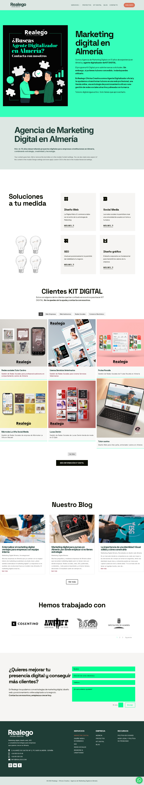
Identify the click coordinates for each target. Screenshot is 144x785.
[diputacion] (119, 631)
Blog (106, 5)
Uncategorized (24, 555)
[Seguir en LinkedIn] (15, 765)
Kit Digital (97, 5)
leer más (5, 571)
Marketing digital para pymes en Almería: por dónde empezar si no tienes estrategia (72, 549)
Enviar (130, 705)
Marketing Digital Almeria (10, 555)
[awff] (56, 631)
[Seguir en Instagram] (10, 765)
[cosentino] (25, 631)
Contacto (114, 5)
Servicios (75, 5)
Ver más (72, 582)
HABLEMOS (130, 5)
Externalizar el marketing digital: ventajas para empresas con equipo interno (20, 549)
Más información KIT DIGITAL (72, 463)
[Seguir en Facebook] (20, 765)
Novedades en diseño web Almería (130, 553)
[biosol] (87, 631)
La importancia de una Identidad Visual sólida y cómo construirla (121, 548)
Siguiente (128, 637)
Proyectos (86, 5)
